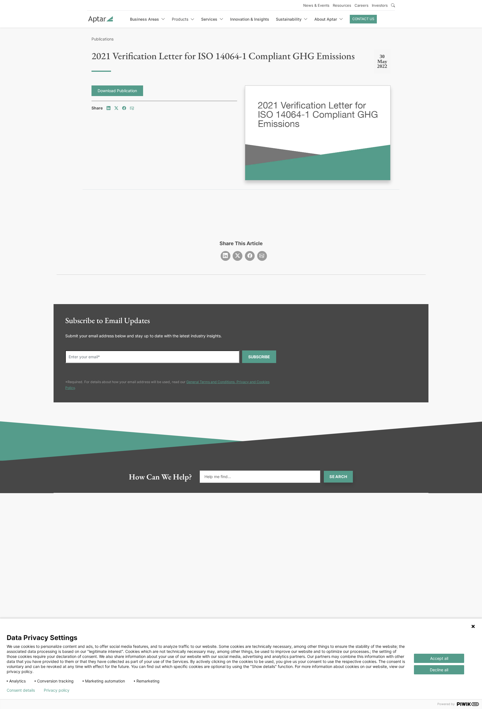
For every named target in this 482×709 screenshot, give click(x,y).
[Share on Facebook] (124, 108)
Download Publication (117, 90)
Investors (380, 5)
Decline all (439, 669)
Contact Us (363, 19)
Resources (342, 5)
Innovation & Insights (249, 19)
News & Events (316, 5)
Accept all (439, 658)
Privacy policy (56, 690)
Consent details (21, 690)
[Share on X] (116, 108)
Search (338, 476)
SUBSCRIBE (259, 356)
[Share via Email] (132, 108)
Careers (361, 5)
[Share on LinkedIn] (108, 108)
